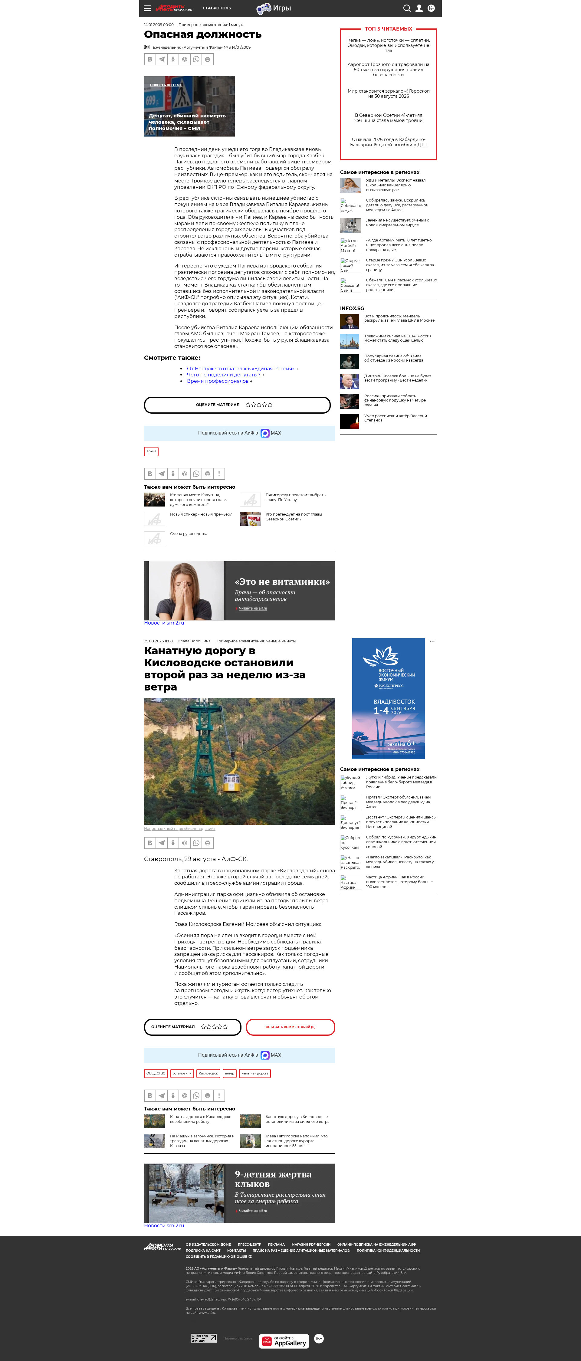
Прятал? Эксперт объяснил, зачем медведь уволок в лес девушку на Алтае (398, 802)
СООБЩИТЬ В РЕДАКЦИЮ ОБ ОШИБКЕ (219, 1257)
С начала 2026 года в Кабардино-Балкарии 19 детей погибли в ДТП (388, 142)
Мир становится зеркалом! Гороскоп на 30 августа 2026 (389, 94)
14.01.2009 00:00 (159, 24)
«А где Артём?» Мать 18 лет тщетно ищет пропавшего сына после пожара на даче (399, 245)
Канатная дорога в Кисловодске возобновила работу (200, 1119)
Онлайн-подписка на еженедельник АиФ (376, 1245)
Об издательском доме (208, 1245)
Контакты (236, 1251)
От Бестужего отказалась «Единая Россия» (241, 369)
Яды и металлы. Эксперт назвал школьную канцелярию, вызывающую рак (396, 185)
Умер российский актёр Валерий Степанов (395, 418)
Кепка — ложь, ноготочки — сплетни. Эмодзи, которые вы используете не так (388, 45)
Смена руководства (188, 533)
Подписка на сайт (203, 1251)
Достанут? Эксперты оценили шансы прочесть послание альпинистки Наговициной (401, 822)
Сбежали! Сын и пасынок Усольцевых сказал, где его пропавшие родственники (401, 285)
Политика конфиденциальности (388, 1251)
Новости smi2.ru (164, 623)
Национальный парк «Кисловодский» (179, 828)
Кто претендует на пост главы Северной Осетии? (294, 516)
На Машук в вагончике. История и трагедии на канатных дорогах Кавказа (202, 1141)
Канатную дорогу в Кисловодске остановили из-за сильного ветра (298, 1119)
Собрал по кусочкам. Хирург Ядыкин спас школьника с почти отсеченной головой (401, 842)
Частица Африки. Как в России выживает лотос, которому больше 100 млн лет (399, 882)
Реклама (276, 1245)
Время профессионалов (218, 381)
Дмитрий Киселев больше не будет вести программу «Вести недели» (397, 378)
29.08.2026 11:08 (158, 641)
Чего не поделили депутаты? (224, 375)
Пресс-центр (249, 1245)
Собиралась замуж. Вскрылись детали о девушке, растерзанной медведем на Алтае (397, 205)
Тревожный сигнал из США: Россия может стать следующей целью (398, 338)
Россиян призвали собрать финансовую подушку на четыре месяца (395, 400)
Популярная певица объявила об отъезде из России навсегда (393, 358)
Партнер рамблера (238, 1338)
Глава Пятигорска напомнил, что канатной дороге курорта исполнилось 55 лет (297, 1141)
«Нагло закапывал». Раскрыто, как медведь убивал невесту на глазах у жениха (400, 862)
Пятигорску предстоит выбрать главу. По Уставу (296, 497)
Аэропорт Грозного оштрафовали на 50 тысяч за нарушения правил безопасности (388, 69)
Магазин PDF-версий (311, 1245)
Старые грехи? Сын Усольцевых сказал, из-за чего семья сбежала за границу (400, 265)
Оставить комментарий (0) (291, 1027)
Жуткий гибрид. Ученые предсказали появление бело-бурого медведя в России (401, 782)
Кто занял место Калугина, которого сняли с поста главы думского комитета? (198, 500)
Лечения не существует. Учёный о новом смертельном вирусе (397, 222)
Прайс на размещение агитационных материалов (301, 1251)
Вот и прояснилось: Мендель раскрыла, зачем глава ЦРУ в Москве (399, 318)
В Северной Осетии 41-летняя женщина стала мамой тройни (388, 118)
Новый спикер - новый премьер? (201, 514)
